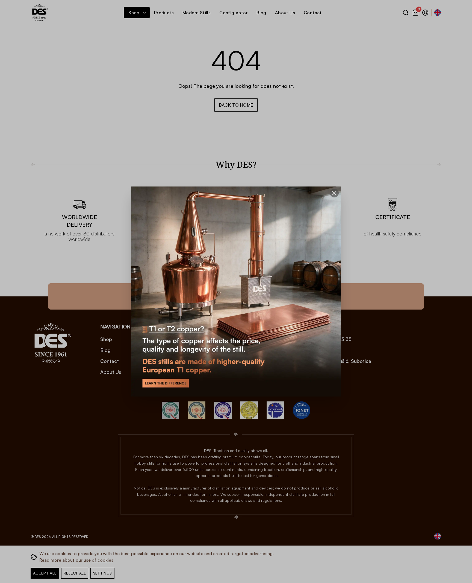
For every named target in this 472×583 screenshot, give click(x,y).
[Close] (334, 193)
